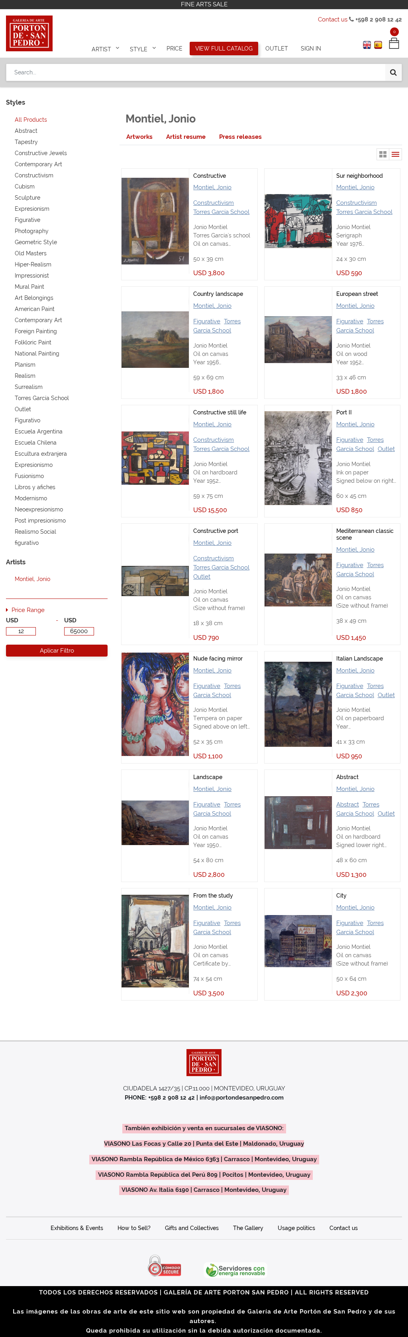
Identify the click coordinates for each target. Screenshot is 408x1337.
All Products (31, 120)
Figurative (206, 321)
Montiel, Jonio (212, 187)
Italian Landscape (359, 658)
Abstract (347, 777)
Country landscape (218, 294)
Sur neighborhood (359, 176)
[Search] (393, 72)
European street (357, 294)
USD (12, 620)
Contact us (332, 19)
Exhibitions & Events (77, 1228)
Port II (344, 412)
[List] (395, 154)
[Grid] (383, 154)
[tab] (139, 137)
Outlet (386, 449)
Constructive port (215, 531)
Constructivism (213, 202)
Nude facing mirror (218, 658)
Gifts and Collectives (192, 1228)
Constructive (209, 176)
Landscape (207, 777)
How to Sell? (134, 1228)
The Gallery (248, 1228)
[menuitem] (174, 48)
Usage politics (296, 1228)
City (341, 895)
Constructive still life (219, 412)
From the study (213, 895)
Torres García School (221, 212)
